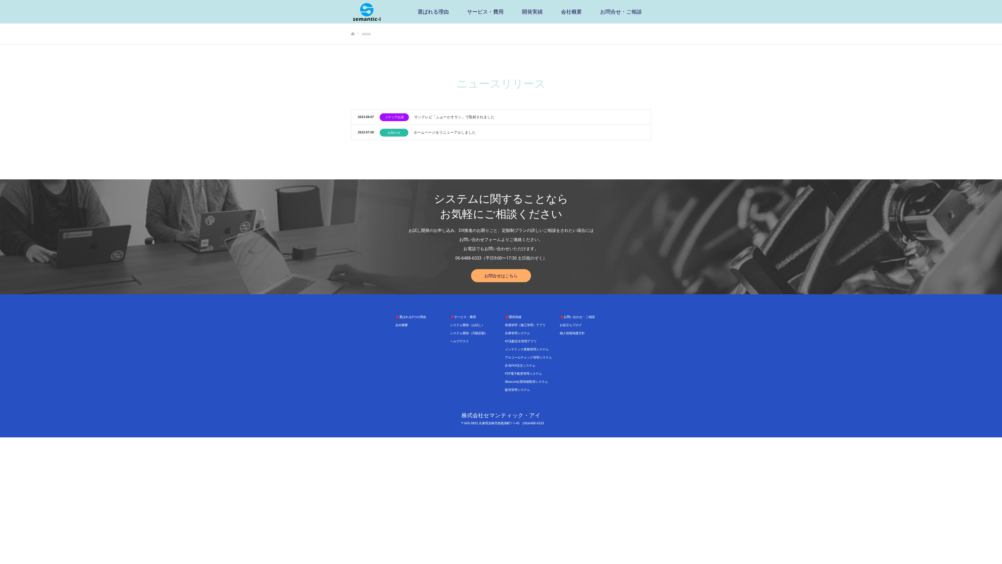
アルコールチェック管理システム (528, 357)
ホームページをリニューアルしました (445, 132)
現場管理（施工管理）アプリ (525, 325)
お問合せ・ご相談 (621, 11)
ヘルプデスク (459, 341)
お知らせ (394, 132)
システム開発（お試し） (467, 325)
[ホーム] (352, 25)
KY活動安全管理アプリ (521, 341)
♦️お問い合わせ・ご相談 (577, 317)
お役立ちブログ (571, 325)
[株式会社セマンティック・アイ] (366, 12)
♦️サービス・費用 (463, 317)
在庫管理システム (517, 333)
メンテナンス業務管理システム (527, 349)
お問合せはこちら (501, 276)
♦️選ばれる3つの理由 (410, 317)
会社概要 (571, 11)
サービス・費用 (485, 11)
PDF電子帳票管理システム (523, 373)
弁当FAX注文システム (520, 365)
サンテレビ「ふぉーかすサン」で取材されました (454, 116)
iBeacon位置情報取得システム (526, 381)
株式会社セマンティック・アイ (501, 415)
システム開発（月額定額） (469, 333)
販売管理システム (517, 389)
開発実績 (532, 11)
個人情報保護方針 (572, 333)
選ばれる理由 (433, 11)
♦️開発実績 (513, 317)
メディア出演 (394, 117)
